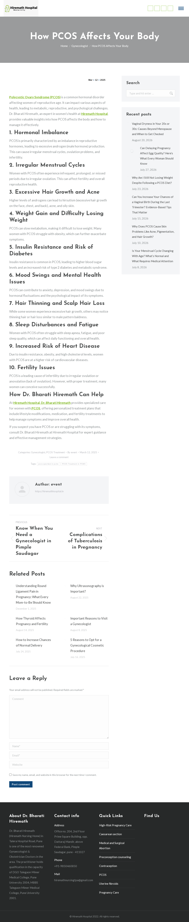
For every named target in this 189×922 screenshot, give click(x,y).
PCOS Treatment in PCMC (74, 464)
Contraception (108, 865)
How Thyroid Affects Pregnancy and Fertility (32, 621)
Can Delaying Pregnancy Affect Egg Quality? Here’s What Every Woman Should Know (156, 155)
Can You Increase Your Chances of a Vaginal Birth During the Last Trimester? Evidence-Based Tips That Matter (152, 204)
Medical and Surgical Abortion (111, 845)
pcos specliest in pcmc (48, 464)
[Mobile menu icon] (181, 8)
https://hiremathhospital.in (49, 491)
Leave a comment (59, 457)
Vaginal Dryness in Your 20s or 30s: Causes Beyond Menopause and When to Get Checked (152, 129)
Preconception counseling (115, 857)
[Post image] (10, 585)
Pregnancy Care (109, 892)
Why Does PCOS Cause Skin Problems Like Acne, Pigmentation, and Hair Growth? (153, 231)
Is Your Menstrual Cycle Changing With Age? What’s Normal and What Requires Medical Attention (152, 256)
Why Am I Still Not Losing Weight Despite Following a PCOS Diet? (152, 180)
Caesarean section (110, 834)
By (72, 452)
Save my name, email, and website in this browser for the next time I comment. (55, 774)
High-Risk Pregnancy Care (115, 825)
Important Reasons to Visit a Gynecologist (89, 621)
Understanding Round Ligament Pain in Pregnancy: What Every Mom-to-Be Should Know (33, 594)
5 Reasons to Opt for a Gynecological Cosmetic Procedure (87, 645)
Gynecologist (38, 452)
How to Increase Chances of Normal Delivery (33, 642)
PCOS (102, 874)
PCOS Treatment (55, 452)
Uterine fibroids (108, 883)
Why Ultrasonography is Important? (87, 588)
